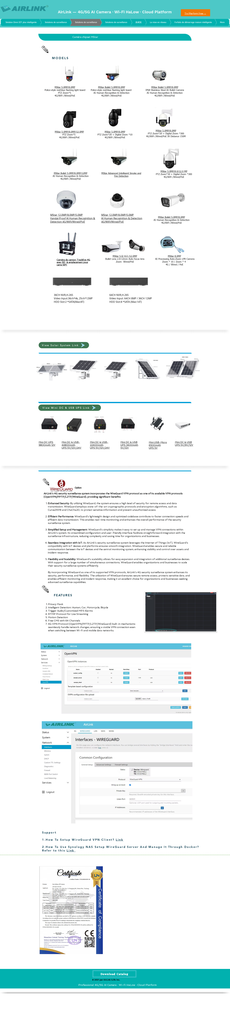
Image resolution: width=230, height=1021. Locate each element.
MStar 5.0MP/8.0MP (115, 132)
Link (119, 839)
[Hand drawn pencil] (45, 49)
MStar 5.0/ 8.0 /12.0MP (125, 256)
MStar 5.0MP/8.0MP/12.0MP (69, 132)
